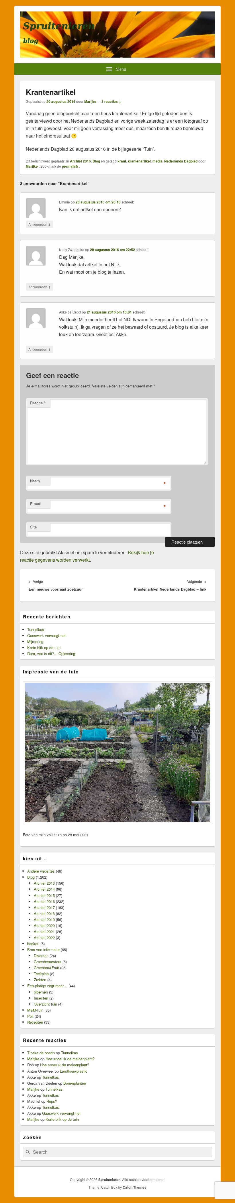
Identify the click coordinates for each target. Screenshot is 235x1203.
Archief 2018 (44, 913)
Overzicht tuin (45, 1004)
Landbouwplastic (73, 1071)
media (157, 161)
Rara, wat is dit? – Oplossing (51, 653)
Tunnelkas (35, 629)
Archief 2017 (44, 907)
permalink (70, 166)
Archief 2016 (80, 161)
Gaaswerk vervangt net (46, 635)
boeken (33, 943)
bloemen (41, 992)
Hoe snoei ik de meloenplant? (70, 1058)
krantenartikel (139, 161)
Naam (35, 480)
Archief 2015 (44, 895)
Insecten (41, 998)
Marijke (90, 101)
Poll (30, 1016)
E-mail (35, 503)
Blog (96, 161)
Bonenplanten (74, 1083)
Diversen (41, 955)
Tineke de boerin (41, 1052)
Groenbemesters (47, 961)
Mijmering (35, 641)
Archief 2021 (44, 931)
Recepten (35, 1022)
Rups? (51, 1101)
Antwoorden (39, 224)
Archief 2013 (44, 883)
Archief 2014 (44, 889)
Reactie (37, 402)
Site (33, 527)
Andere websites (41, 871)
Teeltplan (41, 973)
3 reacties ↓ (111, 101)
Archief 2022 (44, 937)
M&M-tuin (35, 1010)
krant (121, 161)
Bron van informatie (43, 949)
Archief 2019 (44, 919)
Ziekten (40, 979)
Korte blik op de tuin (43, 647)
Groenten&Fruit (46, 967)
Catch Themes (134, 1187)
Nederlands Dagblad (180, 161)
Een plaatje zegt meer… (47, 985)
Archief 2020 (44, 925)
